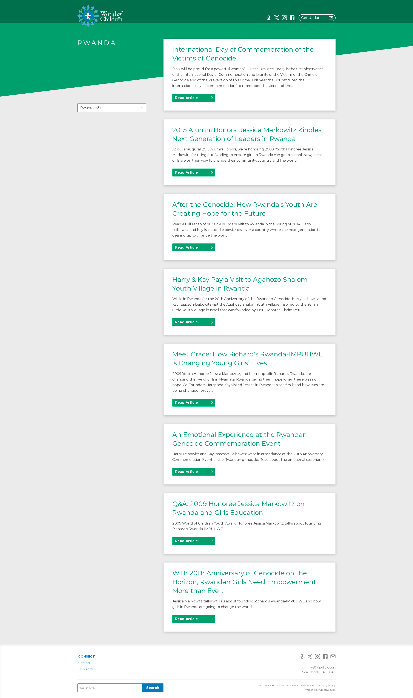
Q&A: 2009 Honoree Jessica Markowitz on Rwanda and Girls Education (238, 508)
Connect (86, 656)
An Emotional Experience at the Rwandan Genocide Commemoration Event (239, 439)
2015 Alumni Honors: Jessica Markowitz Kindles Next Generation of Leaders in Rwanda (246, 134)
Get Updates (312, 18)
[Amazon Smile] (268, 17)
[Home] (100, 16)
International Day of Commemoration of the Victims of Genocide (243, 53)
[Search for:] (120, 687)
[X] (276, 17)
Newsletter (86, 669)
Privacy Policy (327, 685)
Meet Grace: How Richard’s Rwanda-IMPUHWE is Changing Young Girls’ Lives (247, 358)
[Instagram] (284, 17)
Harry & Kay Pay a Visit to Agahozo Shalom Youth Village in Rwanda (240, 283)
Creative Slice (327, 689)
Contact (84, 663)
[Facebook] (292, 17)
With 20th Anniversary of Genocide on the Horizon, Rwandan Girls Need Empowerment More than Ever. (244, 582)
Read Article (186, 98)
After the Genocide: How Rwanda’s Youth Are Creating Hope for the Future (244, 209)
